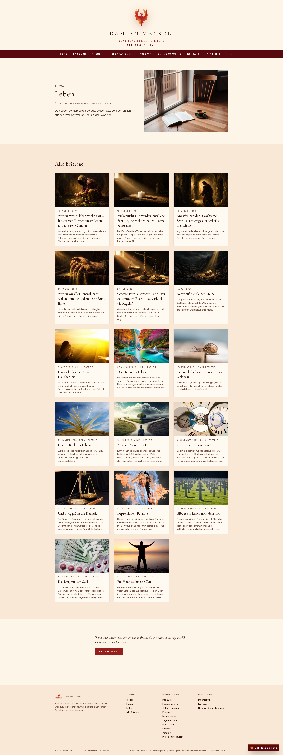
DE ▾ (230, 54)
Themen (97, 54)
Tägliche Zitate (169, 720)
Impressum (203, 704)
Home (63, 54)
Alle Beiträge (132, 712)
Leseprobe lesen (170, 704)
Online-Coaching (169, 54)
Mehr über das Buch (108, 651)
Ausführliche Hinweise (218, 751)
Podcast (146, 54)
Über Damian (168, 724)
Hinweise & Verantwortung (211, 708)
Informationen (121, 54)
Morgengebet (169, 716)
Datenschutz (204, 700)
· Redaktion (104, 751)
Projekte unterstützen (172, 737)
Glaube (129, 700)
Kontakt (193, 54)
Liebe (129, 708)
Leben (129, 704)
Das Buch (79, 54)
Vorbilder (166, 732)
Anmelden (216, 54)
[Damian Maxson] (141, 16)
